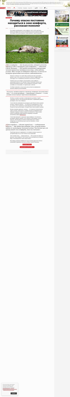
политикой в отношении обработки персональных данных (10, 388)
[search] (67, 7)
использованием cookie (6, 388)
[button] (68, 7)
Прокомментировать (27, 144)
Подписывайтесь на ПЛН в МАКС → (27, 147)
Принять (13, 393)
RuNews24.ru (23, 114)
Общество (9, 17)
